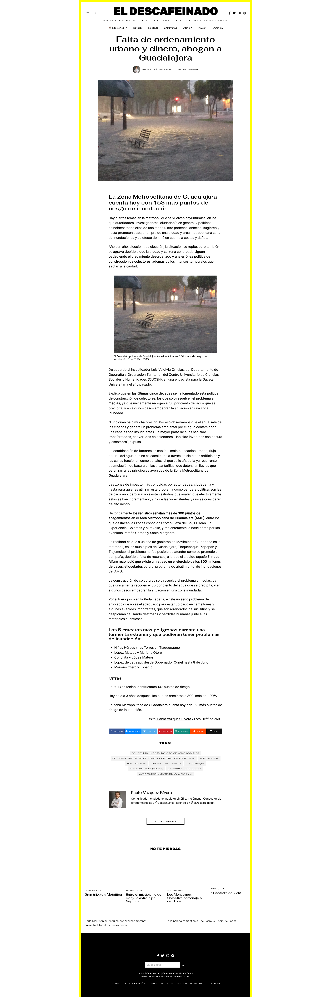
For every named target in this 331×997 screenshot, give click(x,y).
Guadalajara (209, 758)
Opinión (187, 27)
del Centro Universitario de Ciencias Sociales (165, 753)
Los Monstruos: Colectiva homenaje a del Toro (184, 898)
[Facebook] (230, 13)
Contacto (213, 983)
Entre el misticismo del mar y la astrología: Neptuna (144, 898)
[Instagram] (239, 13)
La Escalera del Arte (225, 893)
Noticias (138, 27)
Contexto (180, 69)
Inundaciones (136, 763)
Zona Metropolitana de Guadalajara (165, 773)
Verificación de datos (143, 983)
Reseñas (153, 27)
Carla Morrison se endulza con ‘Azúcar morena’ (115, 921)
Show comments (165, 821)
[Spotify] (244, 13)
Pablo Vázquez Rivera (173, 719)
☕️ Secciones (116, 27)
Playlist (202, 27)
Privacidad (168, 983)
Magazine (193, 69)
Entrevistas (170, 27)
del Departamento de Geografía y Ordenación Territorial (153, 758)
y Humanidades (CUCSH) (146, 768)
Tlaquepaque (195, 763)
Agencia (218, 27)
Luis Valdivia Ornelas (166, 763)
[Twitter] (234, 13)
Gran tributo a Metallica (103, 894)
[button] (183, 965)
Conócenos (118, 983)
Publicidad (197, 983)
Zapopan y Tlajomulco (184, 768)
